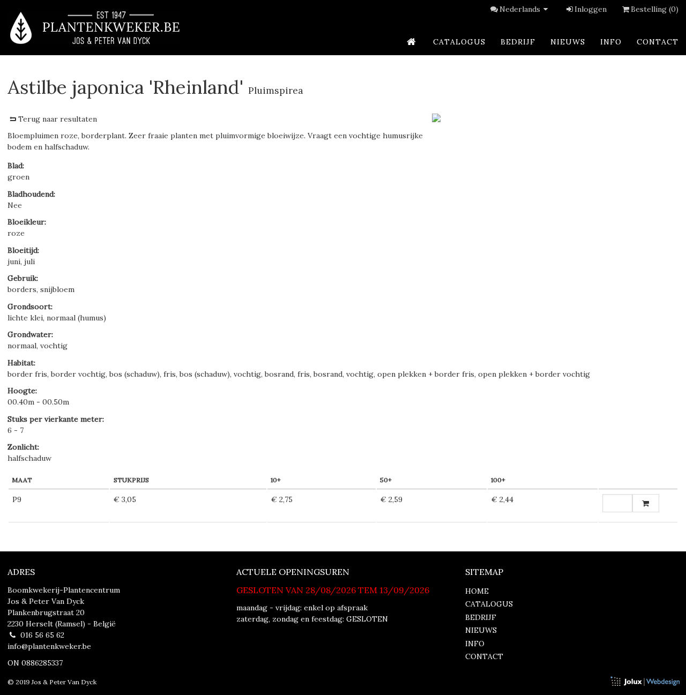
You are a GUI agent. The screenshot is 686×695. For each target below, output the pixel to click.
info (611, 42)
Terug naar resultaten (57, 119)
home (477, 591)
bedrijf (518, 42)
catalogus (459, 42)
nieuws (567, 42)
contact (657, 42)
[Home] (94, 27)
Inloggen (591, 9)
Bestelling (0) (654, 9)
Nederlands (519, 9)
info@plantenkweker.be (49, 646)
